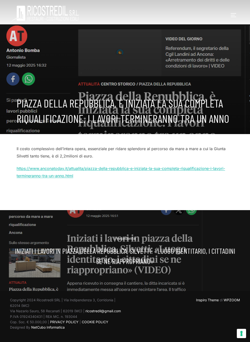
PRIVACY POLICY (64, 322)
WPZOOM (232, 300)
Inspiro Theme (207, 300)
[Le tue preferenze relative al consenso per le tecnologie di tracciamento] (241, 333)
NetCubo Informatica (48, 327)
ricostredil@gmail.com (103, 311)
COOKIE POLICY (95, 322)
